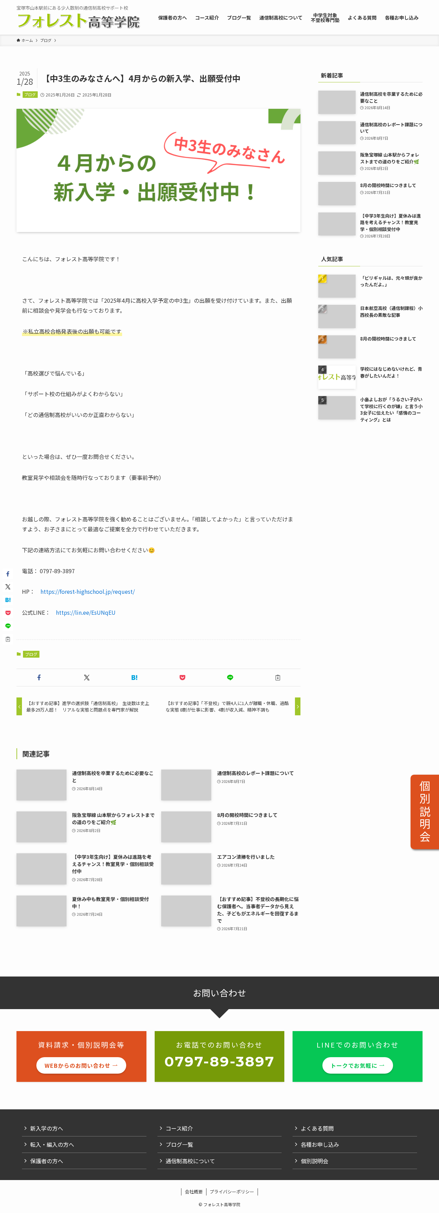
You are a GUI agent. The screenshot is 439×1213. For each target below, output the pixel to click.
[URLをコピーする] (278, 677)
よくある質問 (317, 1128)
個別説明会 (425, 812)
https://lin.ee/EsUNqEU (86, 612)
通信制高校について (190, 1161)
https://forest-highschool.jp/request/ (87, 591)
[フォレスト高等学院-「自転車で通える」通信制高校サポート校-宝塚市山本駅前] (78, 20)
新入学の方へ (46, 1128)
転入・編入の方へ (52, 1144)
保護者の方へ (46, 1161)
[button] (38, 677)
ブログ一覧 (179, 1144)
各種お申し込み (320, 1144)
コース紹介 (179, 1128)
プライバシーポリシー (232, 1191)
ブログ (30, 94)
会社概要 (194, 1191)
